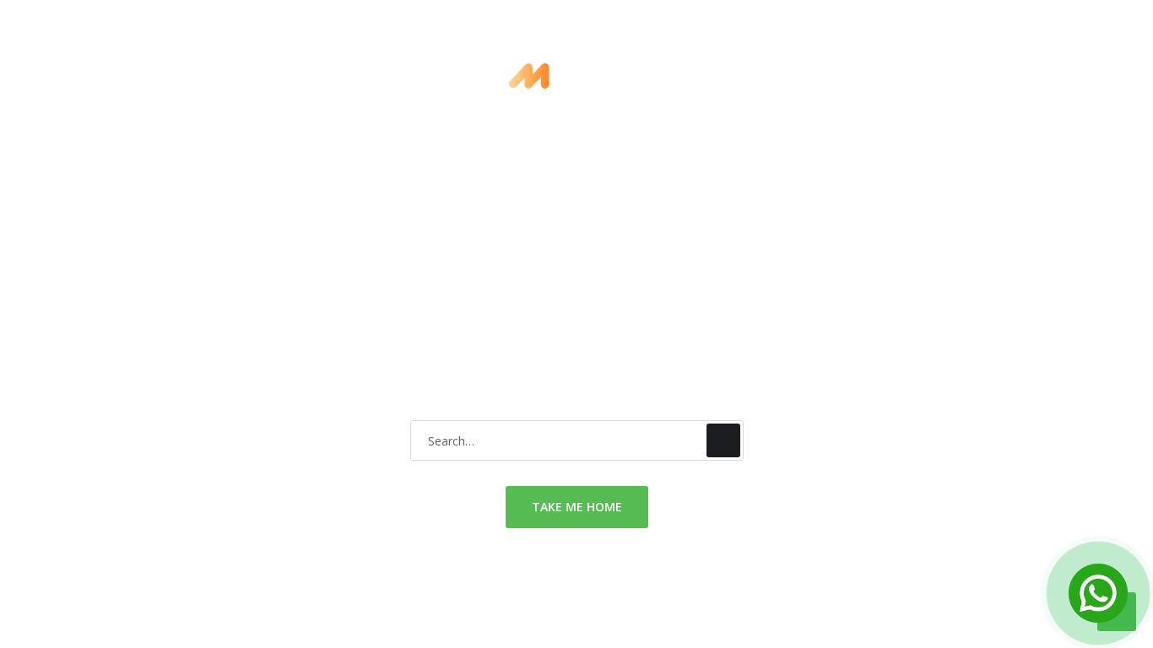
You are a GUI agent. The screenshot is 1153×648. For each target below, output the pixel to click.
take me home (577, 507)
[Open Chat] (1098, 593)
